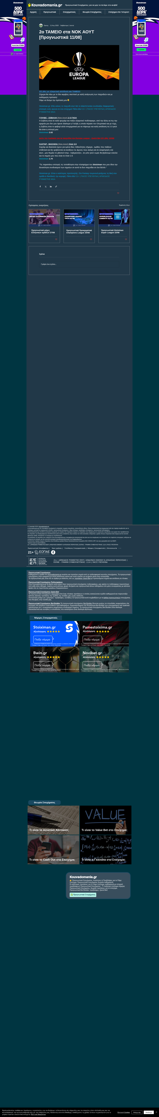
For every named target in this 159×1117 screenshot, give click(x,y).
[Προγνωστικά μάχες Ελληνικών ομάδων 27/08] (44, 218)
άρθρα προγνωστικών (112, 598)
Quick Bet (55, 594)
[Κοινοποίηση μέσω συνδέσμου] (56, 186)
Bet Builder (87, 603)
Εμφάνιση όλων (124, 205)
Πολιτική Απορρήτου (38, 1114)
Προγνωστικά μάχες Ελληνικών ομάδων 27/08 (43, 231)
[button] (92, 12)
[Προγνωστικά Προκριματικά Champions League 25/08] (79, 218)
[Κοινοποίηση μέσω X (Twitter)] (45, 186)
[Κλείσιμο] (156, 1112)
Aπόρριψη (137, 1112)
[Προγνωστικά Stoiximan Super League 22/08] (114, 218)
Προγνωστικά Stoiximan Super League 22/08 (112, 231)
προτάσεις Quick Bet (83, 578)
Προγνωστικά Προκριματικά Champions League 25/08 (79, 231)
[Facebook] (53, 552)
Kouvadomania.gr (54, 574)
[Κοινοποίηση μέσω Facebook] (40, 186)
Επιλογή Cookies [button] (124, 1112)
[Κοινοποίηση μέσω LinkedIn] (51, 186)
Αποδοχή (149, 1112)
